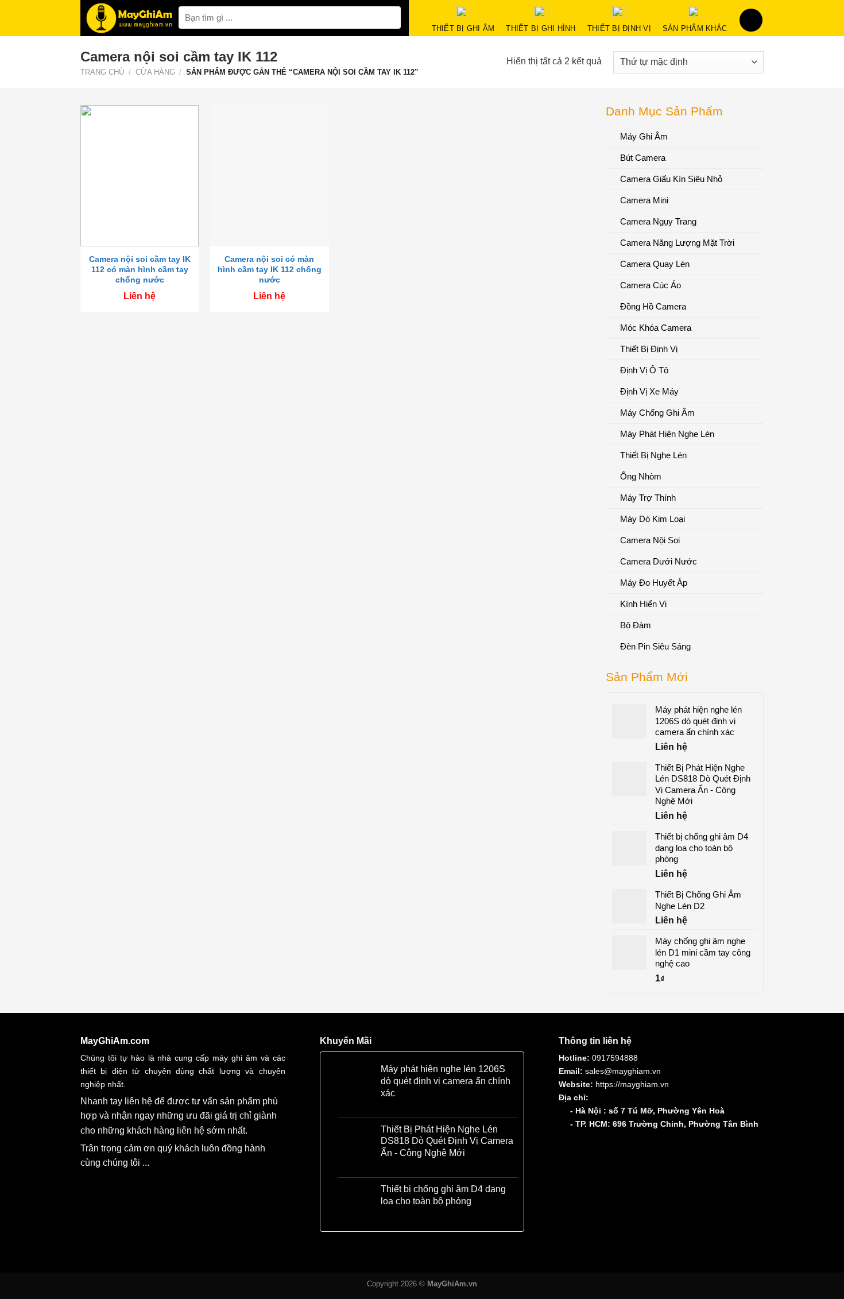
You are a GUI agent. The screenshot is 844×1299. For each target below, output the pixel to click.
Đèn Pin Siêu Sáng (655, 646)
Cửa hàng (155, 72)
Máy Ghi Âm (644, 136)
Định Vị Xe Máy (649, 391)
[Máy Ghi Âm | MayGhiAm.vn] (129, 18)
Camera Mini (644, 200)
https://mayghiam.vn (632, 1084)
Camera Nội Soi (650, 540)
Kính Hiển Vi (643, 604)
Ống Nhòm (640, 476)
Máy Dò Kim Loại (652, 519)
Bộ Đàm (635, 625)
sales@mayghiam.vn (623, 1071)
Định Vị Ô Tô (644, 370)
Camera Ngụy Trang (658, 221)
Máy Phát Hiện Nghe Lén (667, 434)
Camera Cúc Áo (650, 285)
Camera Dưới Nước (658, 561)
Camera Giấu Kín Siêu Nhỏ (671, 179)
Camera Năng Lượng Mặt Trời (677, 243)
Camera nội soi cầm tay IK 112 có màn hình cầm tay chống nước (140, 269)
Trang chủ (102, 72)
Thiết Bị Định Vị (648, 349)
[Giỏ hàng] (751, 20)
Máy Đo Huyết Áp (653, 582)
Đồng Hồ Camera (653, 306)
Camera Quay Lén (655, 264)
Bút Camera (642, 158)
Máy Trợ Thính (648, 497)
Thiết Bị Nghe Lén (653, 455)
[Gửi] (390, 17)
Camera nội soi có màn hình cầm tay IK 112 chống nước (270, 269)
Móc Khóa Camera (655, 328)
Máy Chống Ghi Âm (657, 412)
